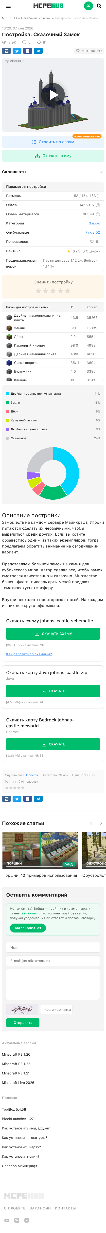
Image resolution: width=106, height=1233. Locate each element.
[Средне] (53, 293)
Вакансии (40, 1208)
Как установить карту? (21, 1147)
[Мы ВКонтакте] (17, 1222)
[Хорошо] (60, 293)
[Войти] (88, 5)
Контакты (65, 1208)
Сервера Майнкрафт (19, 1166)
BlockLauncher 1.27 (18, 1119)
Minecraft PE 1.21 (16, 1073)
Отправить (23, 1023)
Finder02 (93, 232)
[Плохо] (38, 293)
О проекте (15, 1208)
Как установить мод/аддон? (26, 1128)
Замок (46, 18)
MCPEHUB (9, 18)
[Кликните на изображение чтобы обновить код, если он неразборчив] (22, 1009)
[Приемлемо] (45, 293)
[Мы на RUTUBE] (27, 1222)
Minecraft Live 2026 (18, 1083)
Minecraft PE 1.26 (16, 1054)
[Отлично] (67, 293)
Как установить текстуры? (24, 1138)
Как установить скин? (20, 1156)
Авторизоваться (28, 928)
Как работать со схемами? (29, 654)
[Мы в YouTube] (7, 1222)
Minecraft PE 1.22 (16, 1064)
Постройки (29, 18)
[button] (8, 5)
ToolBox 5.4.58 (14, 1109)
